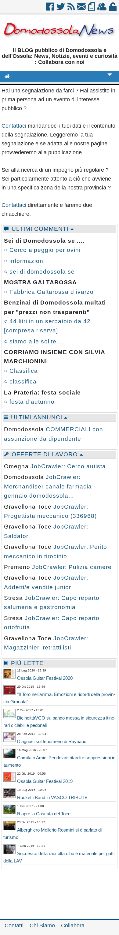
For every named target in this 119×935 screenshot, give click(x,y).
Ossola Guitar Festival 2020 (45, 678)
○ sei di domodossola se (39, 271)
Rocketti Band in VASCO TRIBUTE (52, 797)
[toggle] (109, 78)
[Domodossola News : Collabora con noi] (59, 40)
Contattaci (14, 126)
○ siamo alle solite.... (34, 341)
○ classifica (20, 381)
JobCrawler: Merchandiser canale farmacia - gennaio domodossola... (50, 486)
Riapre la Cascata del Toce (43, 813)
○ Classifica (21, 371)
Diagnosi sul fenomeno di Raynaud (51, 741)
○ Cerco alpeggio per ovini (42, 250)
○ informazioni (24, 261)
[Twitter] (61, 9)
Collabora (73, 925)
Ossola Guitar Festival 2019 (45, 781)
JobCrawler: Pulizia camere (72, 567)
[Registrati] (102, 9)
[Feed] (71, 9)
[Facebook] (50, 9)
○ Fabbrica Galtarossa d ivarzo (49, 292)
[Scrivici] (82, 9)
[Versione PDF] (92, 9)
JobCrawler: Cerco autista (68, 466)
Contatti (14, 925)
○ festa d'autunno (29, 401)
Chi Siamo (42, 925)
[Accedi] (113, 9)
